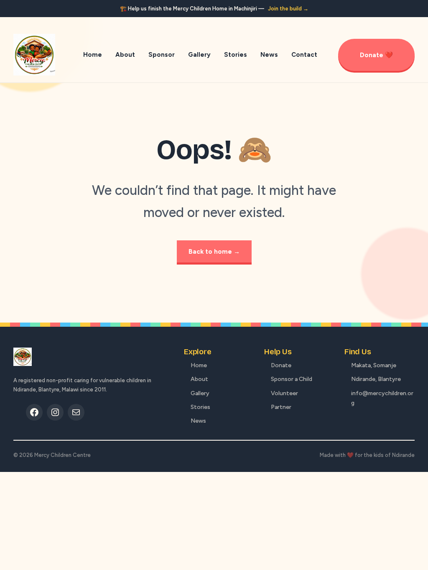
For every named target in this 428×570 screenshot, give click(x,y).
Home (199, 365)
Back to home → (214, 251)
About (199, 379)
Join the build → (288, 8)
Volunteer (284, 393)
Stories (200, 407)
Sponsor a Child (291, 379)
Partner (281, 407)
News (198, 420)
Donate (281, 365)
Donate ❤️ (376, 55)
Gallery (200, 393)
